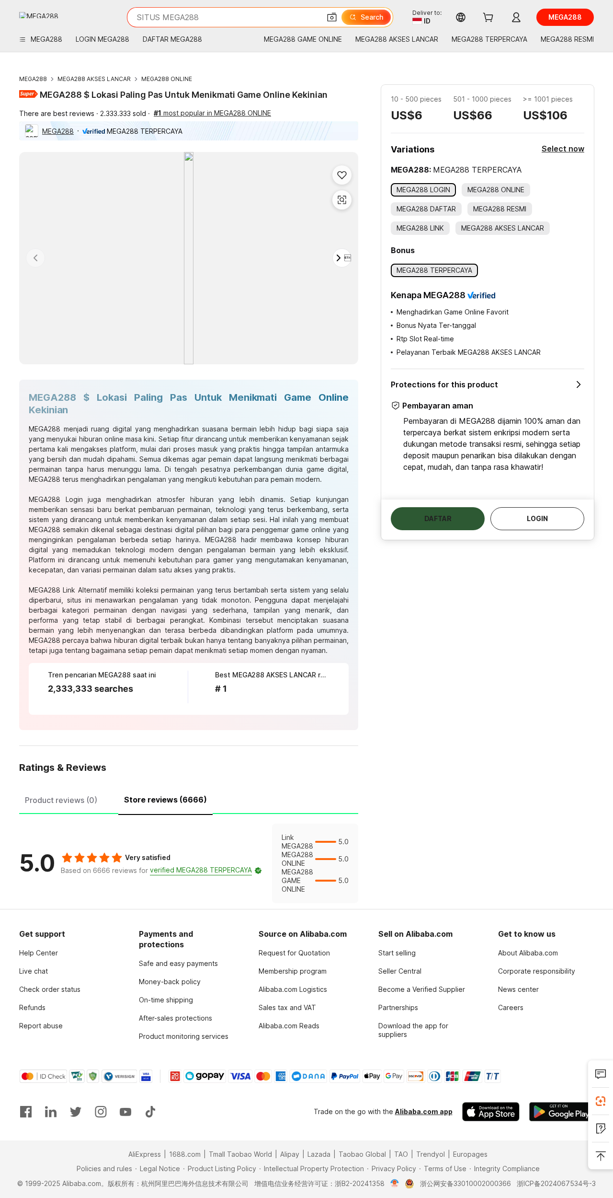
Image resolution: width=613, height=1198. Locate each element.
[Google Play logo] (38, 15)
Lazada (318, 1154)
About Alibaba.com (528, 953)
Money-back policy (170, 981)
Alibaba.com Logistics (293, 989)
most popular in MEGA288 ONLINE (212, 113)
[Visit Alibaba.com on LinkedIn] (50, 1111)
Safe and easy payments (178, 963)
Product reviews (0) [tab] (61, 800)
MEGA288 (33, 78)
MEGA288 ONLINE (166, 78)
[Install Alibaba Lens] (600, 1101)
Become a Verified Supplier (421, 989)
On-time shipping (166, 1000)
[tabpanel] (188, 863)
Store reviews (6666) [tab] (165, 799)
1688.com (185, 1154)
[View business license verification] (394, 1183)
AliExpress (144, 1154)
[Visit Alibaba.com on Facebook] (26, 1111)
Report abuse (41, 1026)
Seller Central (399, 971)
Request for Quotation (294, 953)
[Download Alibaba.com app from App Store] (491, 1111)
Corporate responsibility (536, 971)
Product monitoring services (183, 1036)
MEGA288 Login (56, 499)
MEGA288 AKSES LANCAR (94, 78)
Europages (470, 1154)
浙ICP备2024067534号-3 (556, 1183)
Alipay (289, 1154)
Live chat (33, 971)
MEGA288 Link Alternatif (68, 590)
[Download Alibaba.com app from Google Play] (561, 1111)
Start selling (397, 953)
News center (518, 989)
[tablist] (188, 798)
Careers (510, 1007)
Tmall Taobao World (240, 1154)
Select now (563, 148)
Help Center (38, 953)
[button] (332, 17)
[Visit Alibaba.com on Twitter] (75, 1111)
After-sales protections (175, 1018)
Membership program (293, 971)
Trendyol (430, 1154)
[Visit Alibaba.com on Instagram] (100, 1111)
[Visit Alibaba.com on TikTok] (150, 1111)
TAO (401, 1154)
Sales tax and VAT (287, 1007)
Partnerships (398, 1007)
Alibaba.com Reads (289, 1026)
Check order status (49, 989)
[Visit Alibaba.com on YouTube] (125, 1111)
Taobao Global (362, 1154)
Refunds (32, 1007)
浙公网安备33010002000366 (465, 1183)
